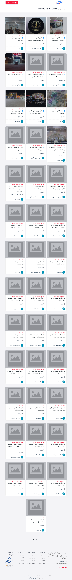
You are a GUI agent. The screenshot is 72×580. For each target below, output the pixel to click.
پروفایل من (32, 556)
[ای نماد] (9, 562)
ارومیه (41, 153)
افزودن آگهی (42, 563)
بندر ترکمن (19, 117)
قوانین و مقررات (31, 563)
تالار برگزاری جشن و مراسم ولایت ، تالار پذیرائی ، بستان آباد (57, 149)
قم (21, 44)
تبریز (62, 117)
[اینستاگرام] (63, 567)
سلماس (41, 192)
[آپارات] (66, 567)
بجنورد (20, 80)
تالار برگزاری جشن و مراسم (59, 36)
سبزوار (20, 268)
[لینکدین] (60, 567)
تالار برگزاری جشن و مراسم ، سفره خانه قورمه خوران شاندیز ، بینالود (15, 446)
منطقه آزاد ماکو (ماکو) (16, 195)
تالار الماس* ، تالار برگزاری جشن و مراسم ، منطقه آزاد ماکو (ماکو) (16, 188)
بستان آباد (60, 156)
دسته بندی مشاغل (21, 556)
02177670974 (63, 562)
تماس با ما (21, 563)
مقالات (22, 560)
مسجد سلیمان (39, 44)
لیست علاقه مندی (32, 559)
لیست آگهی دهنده (42, 559)
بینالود (20, 453)
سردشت (20, 414)
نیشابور (61, 44)
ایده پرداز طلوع (32, 578)
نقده (62, 341)
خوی (41, 117)
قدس (41, 80)
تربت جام (40, 268)
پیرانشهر (20, 231)
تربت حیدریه (60, 231)
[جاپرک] (41, 2)
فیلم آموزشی (42, 556)
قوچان (20, 153)
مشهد (62, 377)
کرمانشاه (61, 80)
